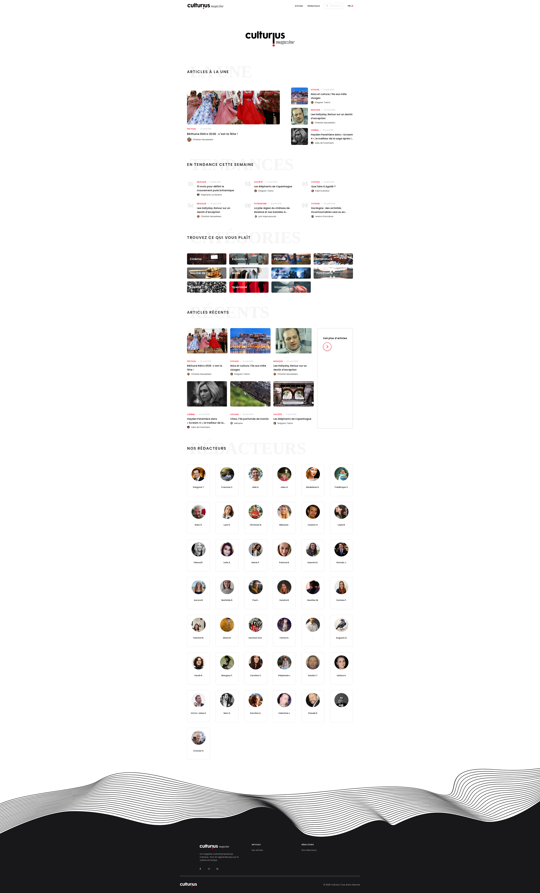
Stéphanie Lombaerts (211, 194)
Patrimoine (260, 203)
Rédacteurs (314, 5)
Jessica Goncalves (324, 216)
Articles (299, 5)
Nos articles (257, 850)
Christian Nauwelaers (203, 139)
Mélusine (238, 423)
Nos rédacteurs (309, 850)
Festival (191, 128)
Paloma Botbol (322, 190)
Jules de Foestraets (324, 143)
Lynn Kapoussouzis (267, 216)
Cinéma (315, 130)
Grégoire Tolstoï (322, 102)
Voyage (315, 89)
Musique (315, 109)
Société (258, 182)
